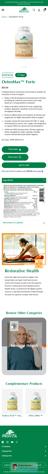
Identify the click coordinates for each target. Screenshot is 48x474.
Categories (7, 451)
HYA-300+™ (36, 416)
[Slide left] (22, 67)
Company (6, 446)
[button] (3, 9)
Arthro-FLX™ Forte (12, 416)
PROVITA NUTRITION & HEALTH (19, 472)
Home (4, 17)
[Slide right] (25, 67)
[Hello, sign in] (39, 9)
